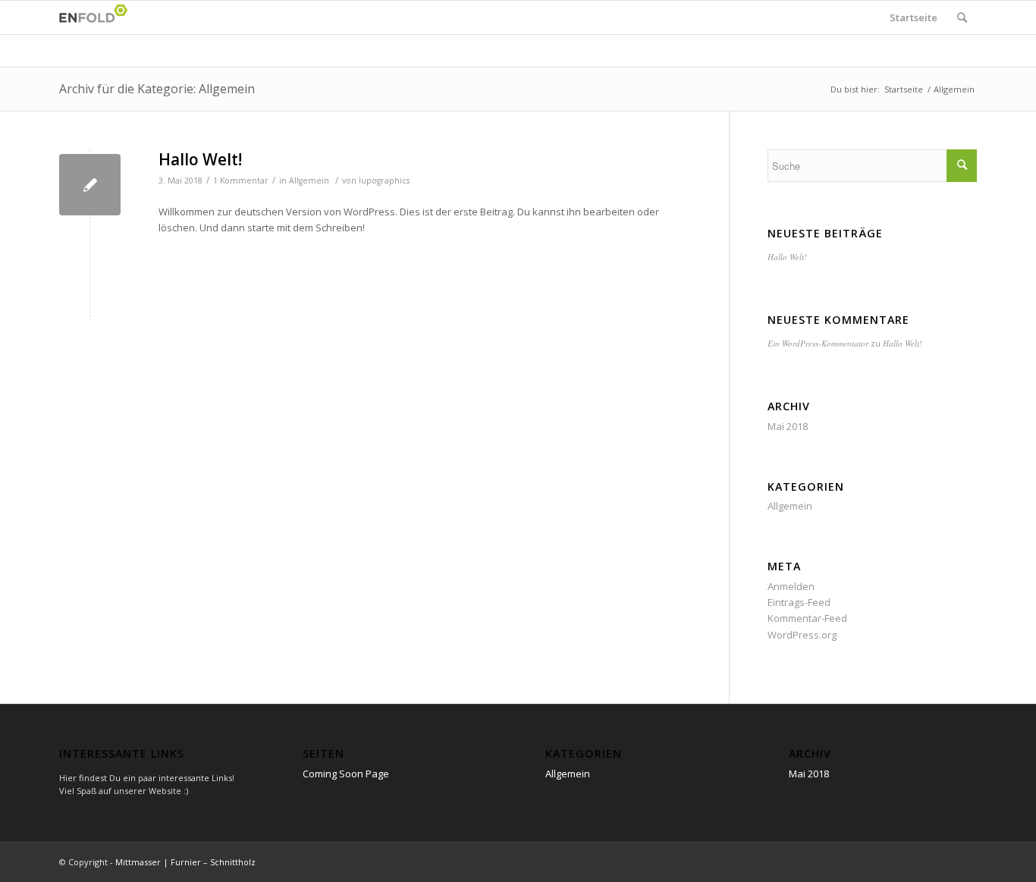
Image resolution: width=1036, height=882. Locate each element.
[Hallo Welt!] (90, 184)
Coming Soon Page (346, 773)
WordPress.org (802, 635)
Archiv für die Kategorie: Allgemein (157, 88)
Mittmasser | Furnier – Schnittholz (185, 862)
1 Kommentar (240, 180)
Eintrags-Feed (799, 602)
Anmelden (791, 586)
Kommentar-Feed (807, 618)
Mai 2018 (788, 426)
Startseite (913, 17)
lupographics (384, 180)
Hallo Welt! (200, 159)
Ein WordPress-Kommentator (818, 343)
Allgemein (309, 180)
